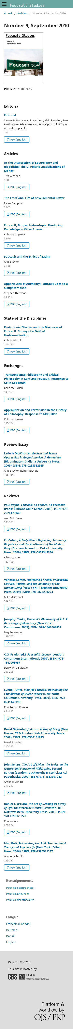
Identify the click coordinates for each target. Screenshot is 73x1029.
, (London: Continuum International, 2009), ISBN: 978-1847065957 (34, 658)
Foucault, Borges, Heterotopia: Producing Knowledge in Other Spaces (33, 227)
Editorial (10, 115)
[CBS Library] (28, 978)
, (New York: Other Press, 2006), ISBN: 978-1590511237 (35, 847)
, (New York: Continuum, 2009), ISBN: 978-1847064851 (36, 623)
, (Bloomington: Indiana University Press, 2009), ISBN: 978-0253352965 (32, 459)
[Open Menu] (4, 4)
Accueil (8, 13)
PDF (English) (18, 139)
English (11, 942)
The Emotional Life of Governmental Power (34, 198)
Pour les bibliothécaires (20, 900)
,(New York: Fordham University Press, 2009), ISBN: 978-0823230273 (36, 586)
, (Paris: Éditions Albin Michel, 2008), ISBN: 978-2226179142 (36, 509)
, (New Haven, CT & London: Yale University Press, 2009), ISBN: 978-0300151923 (36, 733)
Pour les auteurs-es (17, 894)
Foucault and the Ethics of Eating (27, 256)
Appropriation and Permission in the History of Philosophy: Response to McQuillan (35, 412)
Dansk (10, 936)
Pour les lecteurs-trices (19, 887)
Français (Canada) (18, 924)
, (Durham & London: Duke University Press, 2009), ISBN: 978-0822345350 (35, 546)
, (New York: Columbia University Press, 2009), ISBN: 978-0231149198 (36, 696)
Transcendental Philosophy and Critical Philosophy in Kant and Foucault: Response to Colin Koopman (36, 379)
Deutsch (11, 930)
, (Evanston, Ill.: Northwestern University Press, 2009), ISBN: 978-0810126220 (35, 810)
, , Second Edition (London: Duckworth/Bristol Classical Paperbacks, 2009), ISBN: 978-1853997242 (36, 770)
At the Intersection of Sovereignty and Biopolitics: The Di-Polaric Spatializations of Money (34, 167)
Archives (22, 13)
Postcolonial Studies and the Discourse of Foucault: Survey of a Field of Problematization (33, 331)
